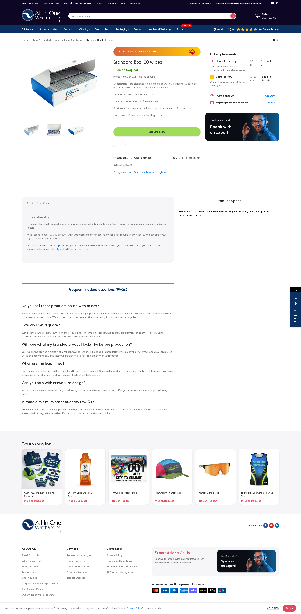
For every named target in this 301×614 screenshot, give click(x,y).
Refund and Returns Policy (121, 566)
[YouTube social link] (272, 3)
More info (273, 608)
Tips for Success (76, 577)
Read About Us (30, 555)
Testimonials (29, 572)
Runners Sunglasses (208, 492)
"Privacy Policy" (134, 608)
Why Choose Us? (31, 561)
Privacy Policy (114, 555)
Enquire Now (157, 131)
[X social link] (186, 158)
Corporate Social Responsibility (40, 583)
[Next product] (277, 40)
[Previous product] (270, 40)
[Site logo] (41, 15)
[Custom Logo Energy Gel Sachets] (85, 469)
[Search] (233, 16)
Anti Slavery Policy (32, 589)
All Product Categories (119, 572)
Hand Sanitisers (73, 40)
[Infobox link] (258, 29)
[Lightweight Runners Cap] (172, 469)
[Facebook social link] (268, 3)
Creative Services (77, 572)
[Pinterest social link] (191, 158)
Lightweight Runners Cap (168, 492)
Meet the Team (30, 566)
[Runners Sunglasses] (215, 469)
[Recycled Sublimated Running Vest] (259, 469)
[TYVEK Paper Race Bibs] (129, 469)
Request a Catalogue (79, 555)
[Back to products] (274, 40)
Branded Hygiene (51, 40)
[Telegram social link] (198, 158)
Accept (289, 608)
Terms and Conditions (119, 561)
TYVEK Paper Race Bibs (124, 492)
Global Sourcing (76, 561)
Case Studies (29, 577)
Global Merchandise (78, 566)
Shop (35, 40)
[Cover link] (242, 127)
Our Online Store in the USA (38, 594)
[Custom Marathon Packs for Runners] (42, 469)
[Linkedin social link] (277, 3)
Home (25, 40)
